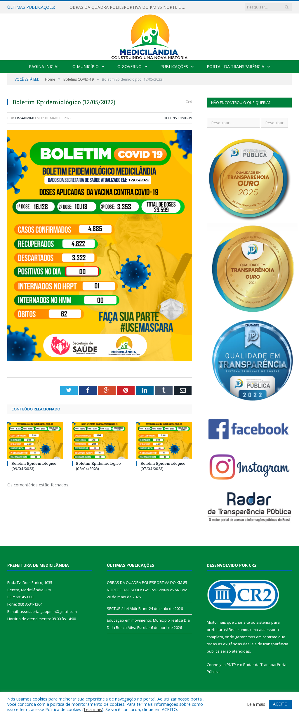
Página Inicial (44, 66)
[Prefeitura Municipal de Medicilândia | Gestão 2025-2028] (149, 35)
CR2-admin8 (24, 118)
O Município (85, 66)
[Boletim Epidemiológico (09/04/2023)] (35, 440)
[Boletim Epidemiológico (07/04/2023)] (164, 440)
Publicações (174, 66)
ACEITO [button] (280, 704)
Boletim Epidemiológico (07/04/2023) (162, 466)
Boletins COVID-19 (176, 118)
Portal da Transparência (235, 66)
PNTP (231, 664)
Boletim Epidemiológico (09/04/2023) (33, 466)
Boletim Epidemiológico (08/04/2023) (98, 466)
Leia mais (93, 709)
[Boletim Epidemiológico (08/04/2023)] (100, 440)
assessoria (269, 629)
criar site (242, 622)
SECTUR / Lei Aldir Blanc (92, 7)
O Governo (129, 66)
